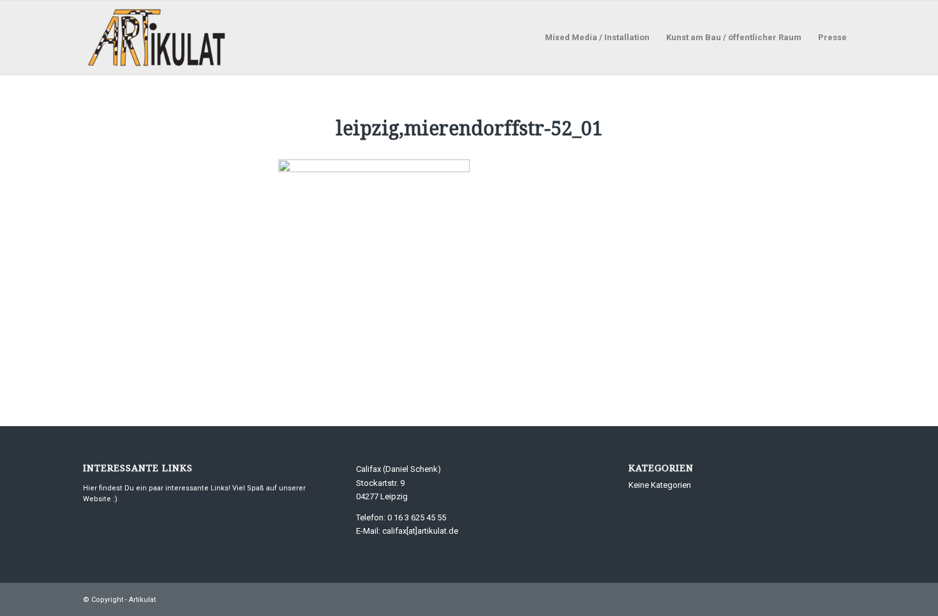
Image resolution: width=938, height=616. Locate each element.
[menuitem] (597, 38)
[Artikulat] (157, 38)
